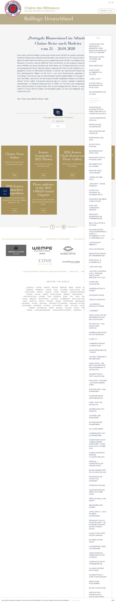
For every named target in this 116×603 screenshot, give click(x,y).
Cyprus (56, 292)
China (55, 290)
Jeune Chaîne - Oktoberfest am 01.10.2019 (95, 72)
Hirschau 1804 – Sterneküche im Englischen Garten (96, 595)
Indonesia (57, 296)
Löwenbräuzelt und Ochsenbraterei (97, 434)
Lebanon (33, 299)
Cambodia (29, 290)
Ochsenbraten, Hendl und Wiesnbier (97, 548)
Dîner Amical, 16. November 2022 (95, 261)
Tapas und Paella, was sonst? (97, 500)
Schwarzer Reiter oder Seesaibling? (96, 397)
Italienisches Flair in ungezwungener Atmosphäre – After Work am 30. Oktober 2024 (97, 444)
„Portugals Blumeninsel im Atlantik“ (95, 101)
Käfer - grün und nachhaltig (95, 404)
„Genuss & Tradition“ (97, 300)
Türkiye (84, 308)
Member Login (106, 11)
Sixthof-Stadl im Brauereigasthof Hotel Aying (96, 85)
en (112, 2)
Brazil (71, 287)
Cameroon (39, 290)
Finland (38, 294)
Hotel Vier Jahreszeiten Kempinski (94, 208)
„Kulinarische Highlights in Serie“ (97, 305)
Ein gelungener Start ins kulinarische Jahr (98, 471)
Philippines (26, 303)
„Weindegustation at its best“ (97, 290)
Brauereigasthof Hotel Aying (96, 152)
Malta (25, 301)
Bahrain (47, 287)
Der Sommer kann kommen (96, 506)
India (49, 296)
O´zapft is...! (93, 339)
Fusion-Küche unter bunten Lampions (97, 534)
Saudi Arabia (26, 306)
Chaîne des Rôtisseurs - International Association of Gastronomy (45, 271)
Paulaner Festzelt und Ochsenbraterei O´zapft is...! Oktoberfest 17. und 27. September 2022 (98, 234)
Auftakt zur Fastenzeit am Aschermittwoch (96, 192)
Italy (71, 296)
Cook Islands (74, 290)
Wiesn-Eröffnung (96, 66)
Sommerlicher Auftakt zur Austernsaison (98, 334)
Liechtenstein (43, 299)
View (58, 126)
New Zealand (80, 301)
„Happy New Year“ (95, 267)
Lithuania (54, 299)
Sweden (32, 308)
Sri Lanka (74, 306)
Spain (66, 306)
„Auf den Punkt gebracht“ (95, 244)
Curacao (48, 292)
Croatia (39, 292)
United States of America (61, 310)
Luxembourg (65, 299)
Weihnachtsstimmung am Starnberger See (97, 255)
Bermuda (63, 287)
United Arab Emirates (42, 310)
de (109, 2)
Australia (30, 287)
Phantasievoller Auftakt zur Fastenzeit (95, 479)
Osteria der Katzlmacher (94, 283)
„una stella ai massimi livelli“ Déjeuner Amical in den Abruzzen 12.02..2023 (97, 274)
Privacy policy (75, 600)
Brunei (78, 287)
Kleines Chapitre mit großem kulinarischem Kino (97, 455)
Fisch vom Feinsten (96, 249)
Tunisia (76, 308)
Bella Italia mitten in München (97, 224)
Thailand (68, 308)
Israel (65, 296)
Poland (34, 303)
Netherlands (68, 301)
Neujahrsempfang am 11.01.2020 (97, 93)
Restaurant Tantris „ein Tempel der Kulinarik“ (96, 59)
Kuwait (24, 299)
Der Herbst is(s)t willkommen (95, 165)
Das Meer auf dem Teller (96, 541)
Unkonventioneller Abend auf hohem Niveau (97, 492)
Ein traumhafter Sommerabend (95, 423)
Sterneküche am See (97, 485)
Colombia (63, 290)
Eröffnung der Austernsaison (95, 126)
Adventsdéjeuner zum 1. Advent (97, 351)
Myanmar (49, 301)
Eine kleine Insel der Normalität (97, 132)
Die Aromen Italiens (97, 295)
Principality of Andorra (58, 303)
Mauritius (33, 301)
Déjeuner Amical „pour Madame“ (95, 172)
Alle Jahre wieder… (96, 429)
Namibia (58, 301)
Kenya (84, 296)
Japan (77, 296)
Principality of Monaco (78, 303)
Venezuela (77, 310)
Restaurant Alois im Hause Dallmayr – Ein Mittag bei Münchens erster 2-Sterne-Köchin (97, 525)
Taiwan (51, 308)
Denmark (64, 292)
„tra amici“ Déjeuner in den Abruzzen (98, 358)
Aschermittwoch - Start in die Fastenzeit (98, 576)
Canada (48, 290)
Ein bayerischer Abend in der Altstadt (97, 200)
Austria (39, 287)
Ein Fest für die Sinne (97, 588)
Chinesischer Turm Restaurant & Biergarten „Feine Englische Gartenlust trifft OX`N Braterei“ (98, 48)
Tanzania (59, 308)
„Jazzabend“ (94, 311)
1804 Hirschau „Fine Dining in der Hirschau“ (96, 326)
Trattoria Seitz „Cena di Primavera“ (97, 390)
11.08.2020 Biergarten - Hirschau (97, 119)
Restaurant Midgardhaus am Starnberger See (95, 216)
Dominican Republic (77, 292)
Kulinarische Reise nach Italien (96, 569)
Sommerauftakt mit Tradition (96, 410)
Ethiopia (29, 294)
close (112, 600)
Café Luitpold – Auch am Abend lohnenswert (97, 514)
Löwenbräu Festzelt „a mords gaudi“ (97, 345)
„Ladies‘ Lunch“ (95, 79)
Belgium (55, 287)
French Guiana (55, 294)
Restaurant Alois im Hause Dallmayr (97, 159)
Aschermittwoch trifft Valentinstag (96, 375)
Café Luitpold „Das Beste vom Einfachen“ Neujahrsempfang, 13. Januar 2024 (97, 366)
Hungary (42, 296)
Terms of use (74, 271)
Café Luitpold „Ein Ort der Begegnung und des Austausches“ (98, 317)
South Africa (57, 306)
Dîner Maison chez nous (96, 139)
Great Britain (77, 294)
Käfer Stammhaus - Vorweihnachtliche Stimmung (97, 555)
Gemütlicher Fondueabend (94, 583)
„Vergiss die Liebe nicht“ (95, 178)
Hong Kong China (29, 296)
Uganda (29, 310)
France (45, 294)
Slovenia (46, 306)
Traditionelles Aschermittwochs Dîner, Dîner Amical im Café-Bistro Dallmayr (97, 110)
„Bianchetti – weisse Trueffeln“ (97, 185)
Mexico (41, 301)
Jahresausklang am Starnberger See (97, 563)
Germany (67, 294)
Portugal (43, 303)
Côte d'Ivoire (30, 292)
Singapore (37, 306)
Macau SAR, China (78, 299)
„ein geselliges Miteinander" (95, 417)
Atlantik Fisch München (94, 145)
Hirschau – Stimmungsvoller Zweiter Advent (96, 464)
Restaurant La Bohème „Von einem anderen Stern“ (98, 383)
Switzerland (42, 308)
